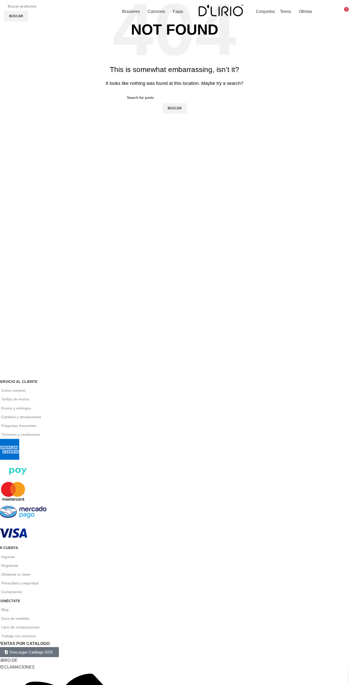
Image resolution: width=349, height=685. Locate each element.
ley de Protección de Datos (316, 367)
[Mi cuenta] (337, 11)
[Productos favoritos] (330, 11)
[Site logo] (221, 11)
